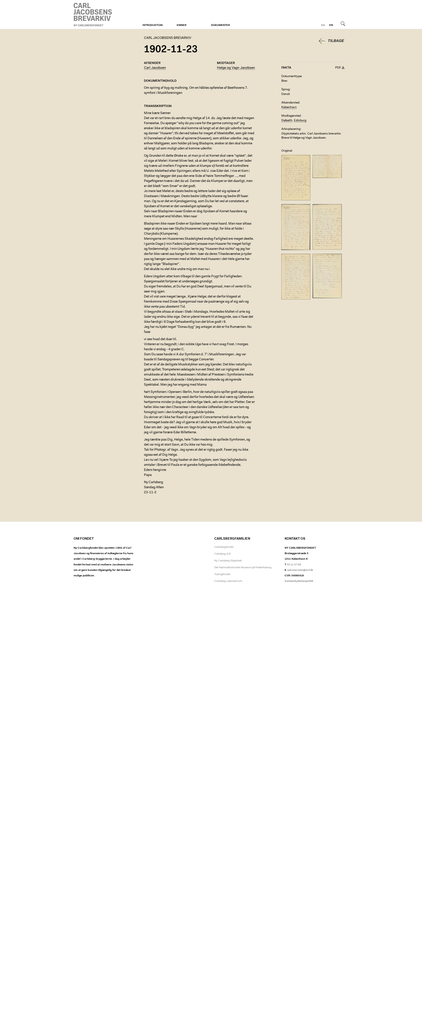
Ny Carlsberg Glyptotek (228, 560)
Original (286, 150)
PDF (338, 67)
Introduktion (152, 25)
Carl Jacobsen (155, 68)
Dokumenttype (291, 76)
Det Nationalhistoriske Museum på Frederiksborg (242, 567)
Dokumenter (220, 25)
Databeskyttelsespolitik (299, 581)
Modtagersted (291, 116)
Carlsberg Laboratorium (228, 581)
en (331, 25)
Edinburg (300, 120)
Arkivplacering (290, 129)
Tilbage (335, 41)
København (289, 107)
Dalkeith (286, 120)
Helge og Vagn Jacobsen (236, 68)
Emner (181, 25)
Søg (342, 23)
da (323, 25)
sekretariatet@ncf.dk (300, 570)
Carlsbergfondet (223, 547)
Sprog (285, 89)
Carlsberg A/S (222, 554)
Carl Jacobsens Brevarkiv (93, 14)
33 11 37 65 (294, 564)
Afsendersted (290, 102)
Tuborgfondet (222, 574)
